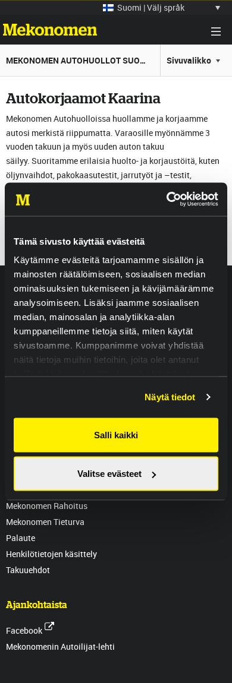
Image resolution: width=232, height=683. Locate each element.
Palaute (20, 537)
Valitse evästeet (109, 474)
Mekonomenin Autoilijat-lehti (60, 646)
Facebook (24, 630)
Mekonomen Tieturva (45, 521)
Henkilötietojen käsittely (51, 553)
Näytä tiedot (170, 397)
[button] (161, 7)
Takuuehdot (28, 570)
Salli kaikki (116, 434)
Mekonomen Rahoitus (46, 505)
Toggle (216, 31)
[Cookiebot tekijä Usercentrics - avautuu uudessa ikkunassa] (166, 199)
